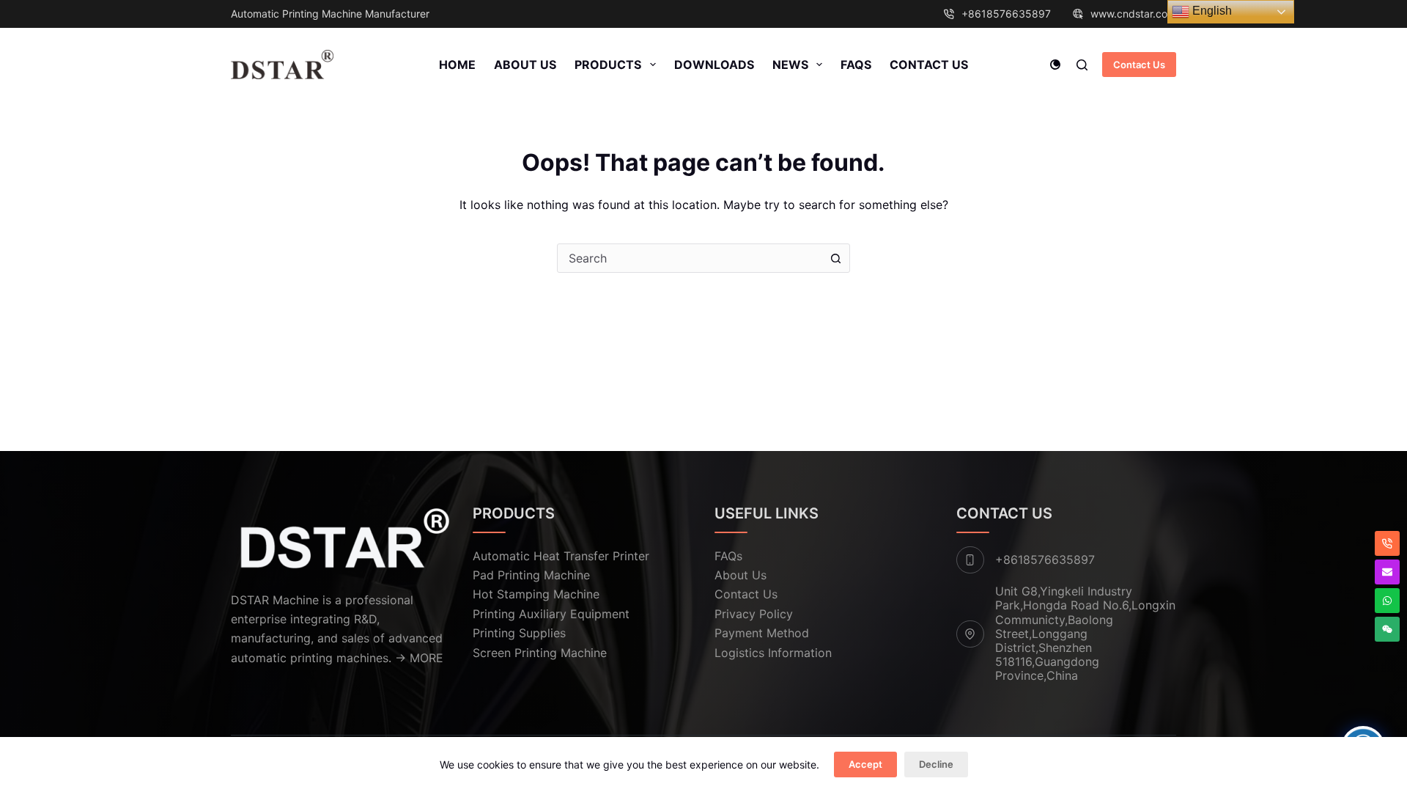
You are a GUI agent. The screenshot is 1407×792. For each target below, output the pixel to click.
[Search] (1082, 64)
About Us (525, 64)
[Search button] (835, 258)
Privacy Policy (753, 613)
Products (608, 64)
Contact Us (929, 64)
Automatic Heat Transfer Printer (561, 556)
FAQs (856, 64)
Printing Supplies (519, 633)
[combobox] (689, 258)
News (790, 64)
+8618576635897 (1006, 13)
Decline (936, 764)
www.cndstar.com (1133, 13)
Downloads (714, 64)
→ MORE (419, 657)
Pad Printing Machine (531, 575)
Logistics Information (773, 652)
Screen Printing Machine (540, 652)
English (1210, 10)
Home (457, 64)
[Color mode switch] (1055, 64)
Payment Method (761, 633)
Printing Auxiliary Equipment (551, 613)
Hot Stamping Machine (536, 594)
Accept (865, 764)
